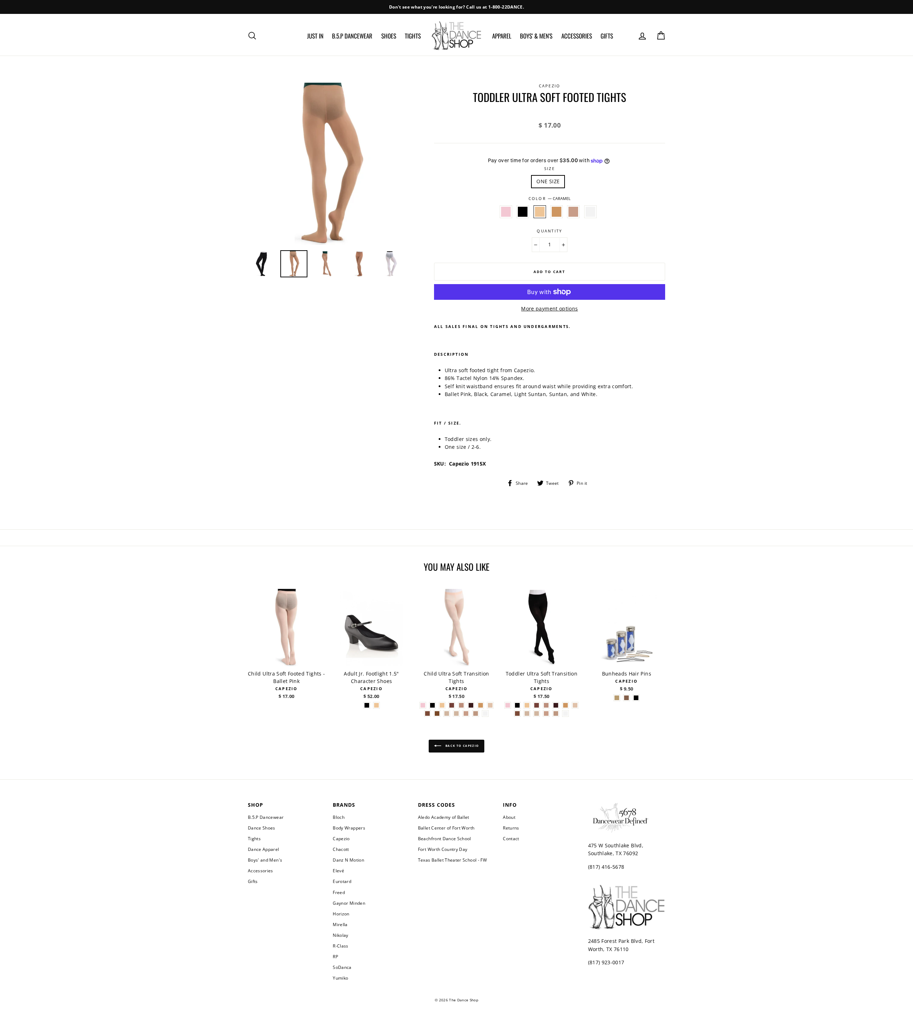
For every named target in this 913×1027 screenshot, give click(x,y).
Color (550, 198)
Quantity (549, 230)
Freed (339, 892)
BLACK (522, 211)
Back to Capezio (461, 746)
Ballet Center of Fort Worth (446, 828)
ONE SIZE (548, 181)
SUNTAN (573, 211)
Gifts (607, 35)
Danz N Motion (348, 860)
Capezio (341, 838)
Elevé (338, 870)
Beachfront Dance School (444, 838)
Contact (511, 838)
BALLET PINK (506, 211)
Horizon (341, 913)
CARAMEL (540, 211)
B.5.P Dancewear (352, 35)
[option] (456, 7)
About (509, 817)
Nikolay (340, 935)
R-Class (340, 946)
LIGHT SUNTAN (556, 211)
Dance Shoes (261, 828)
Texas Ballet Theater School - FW (452, 860)
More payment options (549, 308)
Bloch (339, 817)
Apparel (501, 35)
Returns (511, 828)
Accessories (576, 35)
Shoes (388, 35)
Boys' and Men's (265, 860)
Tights (413, 35)
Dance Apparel (263, 849)
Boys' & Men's (536, 35)
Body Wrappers (349, 828)
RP (335, 956)
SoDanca (342, 967)
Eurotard (342, 881)
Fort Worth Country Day (443, 849)
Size (549, 168)
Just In (315, 35)
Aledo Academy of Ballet (443, 817)
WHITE (590, 211)
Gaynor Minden (349, 903)
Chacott (341, 849)
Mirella (340, 924)
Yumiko (340, 978)
